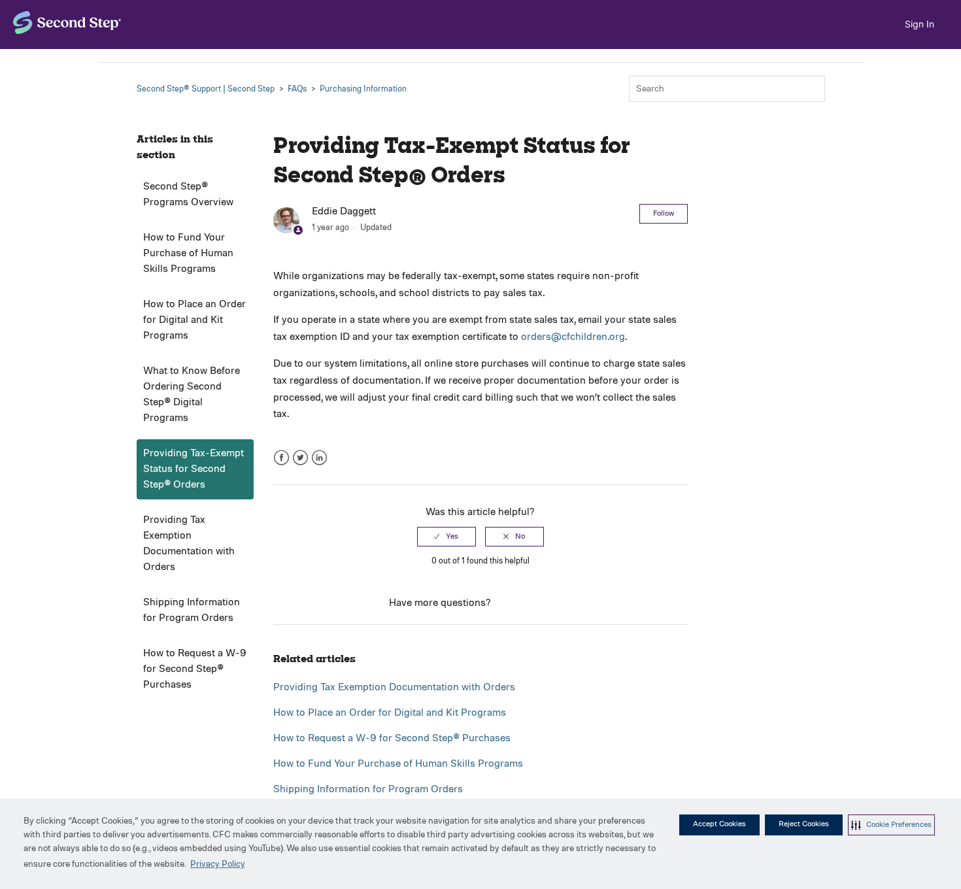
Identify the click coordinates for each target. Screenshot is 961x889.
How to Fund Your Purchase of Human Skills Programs (188, 254)
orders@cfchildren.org (573, 337)
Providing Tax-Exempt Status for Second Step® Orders (193, 469)
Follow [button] (663, 214)
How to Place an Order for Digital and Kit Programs (194, 320)
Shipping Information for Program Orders (191, 610)
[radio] (446, 536)
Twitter (300, 458)
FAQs (297, 89)
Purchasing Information (363, 89)
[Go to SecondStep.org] (67, 22)
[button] (891, 824)
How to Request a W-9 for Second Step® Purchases (194, 669)
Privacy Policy (217, 864)
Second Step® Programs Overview (188, 195)
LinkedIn (319, 458)
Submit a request (532, 603)
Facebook (281, 458)
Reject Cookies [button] (804, 824)
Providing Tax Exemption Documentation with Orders (189, 544)
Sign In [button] (919, 23)
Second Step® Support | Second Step (206, 89)
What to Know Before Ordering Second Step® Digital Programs (191, 395)
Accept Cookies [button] (719, 824)
